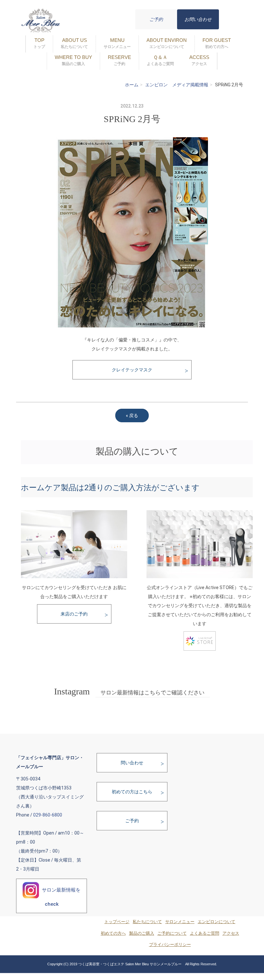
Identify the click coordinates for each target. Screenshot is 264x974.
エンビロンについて (216, 922)
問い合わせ (132, 762)
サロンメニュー (179, 922)
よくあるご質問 (204, 933)
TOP (39, 43)
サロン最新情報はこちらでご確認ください (152, 693)
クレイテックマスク (132, 369)
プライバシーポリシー (170, 944)
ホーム (131, 84)
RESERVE (119, 60)
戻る (132, 415)
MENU (117, 43)
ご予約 (156, 19)
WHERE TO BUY (73, 60)
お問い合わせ (198, 19)
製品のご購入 (141, 933)
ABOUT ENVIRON (166, 43)
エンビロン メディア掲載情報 (176, 84)
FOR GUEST (217, 43)
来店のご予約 (74, 613)
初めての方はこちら (132, 791)
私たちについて (147, 922)
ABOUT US (74, 43)
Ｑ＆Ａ (160, 60)
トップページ (116, 922)
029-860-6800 (47, 814)
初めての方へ (113, 933)
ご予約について (172, 933)
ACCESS (199, 60)
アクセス (230, 933)
